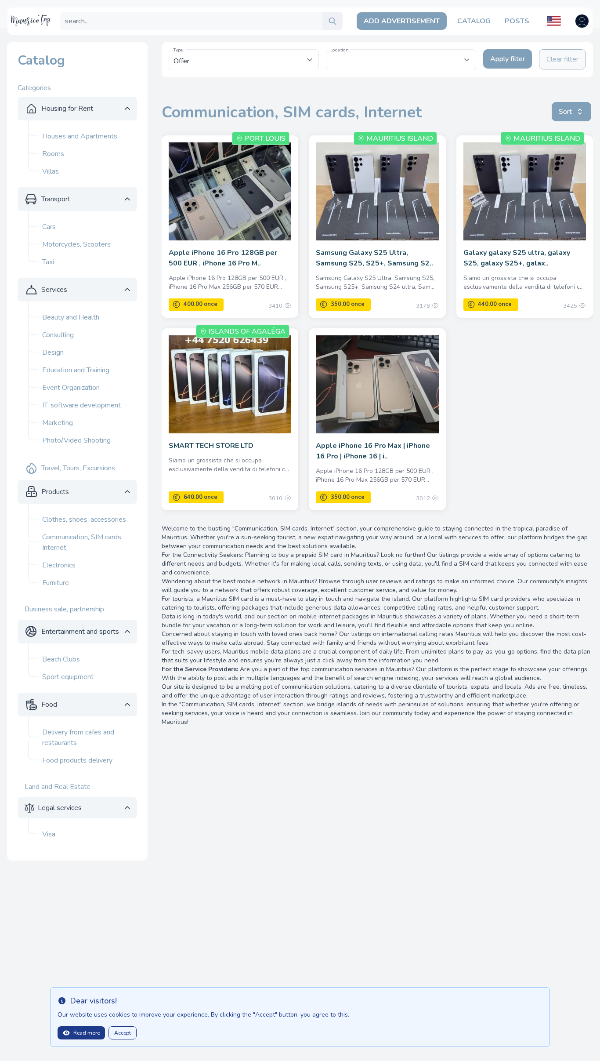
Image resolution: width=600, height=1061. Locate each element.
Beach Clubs (61, 659)
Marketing (57, 423)
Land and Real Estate (57, 787)
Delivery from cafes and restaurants (78, 737)
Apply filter (507, 59)
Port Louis (265, 138)
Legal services (60, 808)
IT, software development (81, 405)
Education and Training (75, 370)
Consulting (58, 335)
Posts (517, 21)
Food (49, 704)
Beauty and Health (70, 317)
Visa (48, 834)
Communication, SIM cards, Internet (82, 542)
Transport (55, 199)
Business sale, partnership (64, 609)
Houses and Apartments (79, 136)
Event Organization (71, 387)
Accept (122, 1032)
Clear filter (562, 59)
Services (54, 289)
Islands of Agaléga (247, 331)
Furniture (55, 583)
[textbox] (401, 55)
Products (55, 492)
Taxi (48, 262)
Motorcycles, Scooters (76, 244)
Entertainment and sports (80, 631)
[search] (332, 21)
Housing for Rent (67, 108)
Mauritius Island (399, 138)
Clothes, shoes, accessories (84, 519)
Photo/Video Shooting (76, 440)
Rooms (53, 154)
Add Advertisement (402, 21)
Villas (50, 171)
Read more (86, 1032)
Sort (565, 111)
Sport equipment (68, 677)
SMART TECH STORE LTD (211, 446)
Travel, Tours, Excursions (78, 468)
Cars (49, 227)
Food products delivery (77, 760)
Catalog (474, 21)
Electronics (59, 565)
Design (53, 352)
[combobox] (401, 59)
